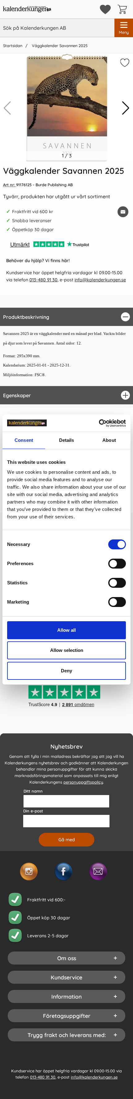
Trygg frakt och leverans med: (67, 1034)
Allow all (66, 630)
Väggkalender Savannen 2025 (59, 45)
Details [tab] (66, 440)
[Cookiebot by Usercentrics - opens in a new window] (99, 423)
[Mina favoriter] (105, 9)
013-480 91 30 (43, 280)
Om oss (66, 958)
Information (66, 996)
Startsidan (12, 45)
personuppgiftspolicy (83, 782)
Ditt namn (33, 791)
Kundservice (66, 977)
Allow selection (66, 650)
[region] (66, 317)
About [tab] (109, 440)
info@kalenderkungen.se (100, 280)
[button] (126, 108)
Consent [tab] (24, 440)
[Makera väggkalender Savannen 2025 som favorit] (124, 63)
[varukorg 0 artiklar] (123, 9)
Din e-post (33, 810)
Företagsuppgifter (66, 1015)
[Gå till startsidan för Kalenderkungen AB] (27, 9)
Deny (66, 670)
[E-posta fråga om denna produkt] (123, 211)
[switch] (117, 564)
